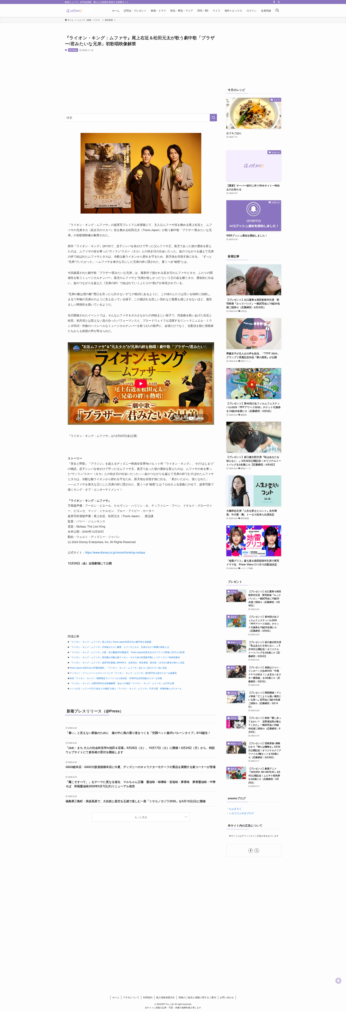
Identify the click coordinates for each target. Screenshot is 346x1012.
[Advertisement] (141, 83)
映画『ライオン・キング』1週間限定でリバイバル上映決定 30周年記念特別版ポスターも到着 (116, 678)
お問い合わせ (227, 997)
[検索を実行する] (213, 117)
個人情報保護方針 (165, 997)
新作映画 (73, 50)
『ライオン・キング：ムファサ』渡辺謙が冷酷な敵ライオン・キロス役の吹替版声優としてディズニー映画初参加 (125, 657)
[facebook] (274, 2)
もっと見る (141, 817)
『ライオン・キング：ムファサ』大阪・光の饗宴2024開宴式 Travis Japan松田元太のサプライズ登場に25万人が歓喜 (127, 652)
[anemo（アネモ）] (78, 10)
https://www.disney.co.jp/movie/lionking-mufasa (115, 552)
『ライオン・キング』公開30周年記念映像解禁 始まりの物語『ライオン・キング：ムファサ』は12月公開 (122, 683)
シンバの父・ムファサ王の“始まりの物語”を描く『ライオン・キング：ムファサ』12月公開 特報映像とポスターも (126, 688)
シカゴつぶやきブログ (241, 813)
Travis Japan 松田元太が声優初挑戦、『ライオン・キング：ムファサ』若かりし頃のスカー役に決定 (118, 667)
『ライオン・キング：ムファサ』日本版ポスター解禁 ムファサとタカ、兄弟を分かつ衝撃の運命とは (119, 646)
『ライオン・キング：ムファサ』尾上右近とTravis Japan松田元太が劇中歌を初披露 (110, 641)
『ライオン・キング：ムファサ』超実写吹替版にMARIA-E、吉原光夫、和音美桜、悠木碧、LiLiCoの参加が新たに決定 (127, 662)
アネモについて (131, 997)
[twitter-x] (278, 2)
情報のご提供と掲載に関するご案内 (197, 997)
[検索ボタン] (277, 10)
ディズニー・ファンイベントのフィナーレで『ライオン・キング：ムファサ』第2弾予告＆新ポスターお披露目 (123, 672)
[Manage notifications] (338, 981)
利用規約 (147, 997)
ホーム (115, 997)
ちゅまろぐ (235, 808)
